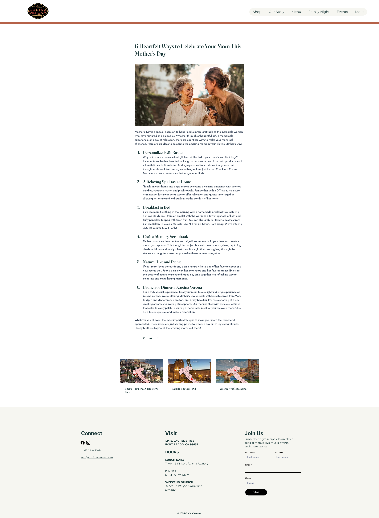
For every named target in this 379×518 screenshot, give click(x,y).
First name (249, 452)
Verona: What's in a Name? (234, 388)
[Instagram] (88, 442)
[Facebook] (82, 442)
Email (247, 465)
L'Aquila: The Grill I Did (184, 388)
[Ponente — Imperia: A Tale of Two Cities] (141, 371)
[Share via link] (157, 338)
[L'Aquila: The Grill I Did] (189, 371)
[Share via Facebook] (136, 338)
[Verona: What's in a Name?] (237, 371)
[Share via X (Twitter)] (143, 338)
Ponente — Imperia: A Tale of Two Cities (141, 390)
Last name (279, 452)
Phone (248, 478)
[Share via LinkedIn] (150, 338)
